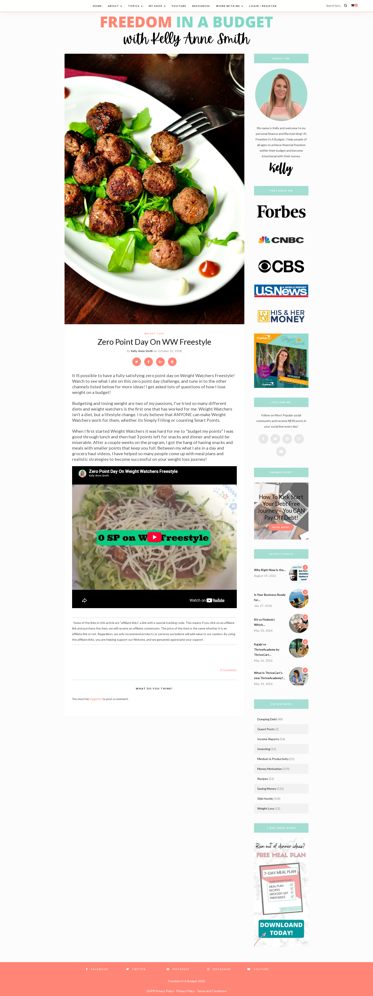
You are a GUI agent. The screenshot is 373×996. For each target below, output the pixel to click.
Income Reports (268, 739)
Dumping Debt (267, 719)
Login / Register (263, 6)
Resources (201, 6)
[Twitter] (21, 5)
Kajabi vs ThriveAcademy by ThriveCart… (266, 649)
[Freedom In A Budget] (186, 31)
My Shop (156, 6)
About (114, 6)
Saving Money (266, 788)
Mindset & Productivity (273, 759)
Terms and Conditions (212, 991)
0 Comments (228, 670)
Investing (263, 749)
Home (97, 6)
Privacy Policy (185, 991)
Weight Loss (154, 333)
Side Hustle (265, 798)
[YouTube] (46, 5)
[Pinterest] (30, 5)
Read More (281, 527)
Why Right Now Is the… (270, 570)
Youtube (179, 6)
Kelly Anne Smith (142, 351)
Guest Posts (266, 729)
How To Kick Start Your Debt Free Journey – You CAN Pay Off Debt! (281, 507)
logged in (96, 699)
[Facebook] (13, 5)
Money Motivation (269, 769)
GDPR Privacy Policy (160, 991)
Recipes (262, 778)
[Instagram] (38, 5)
